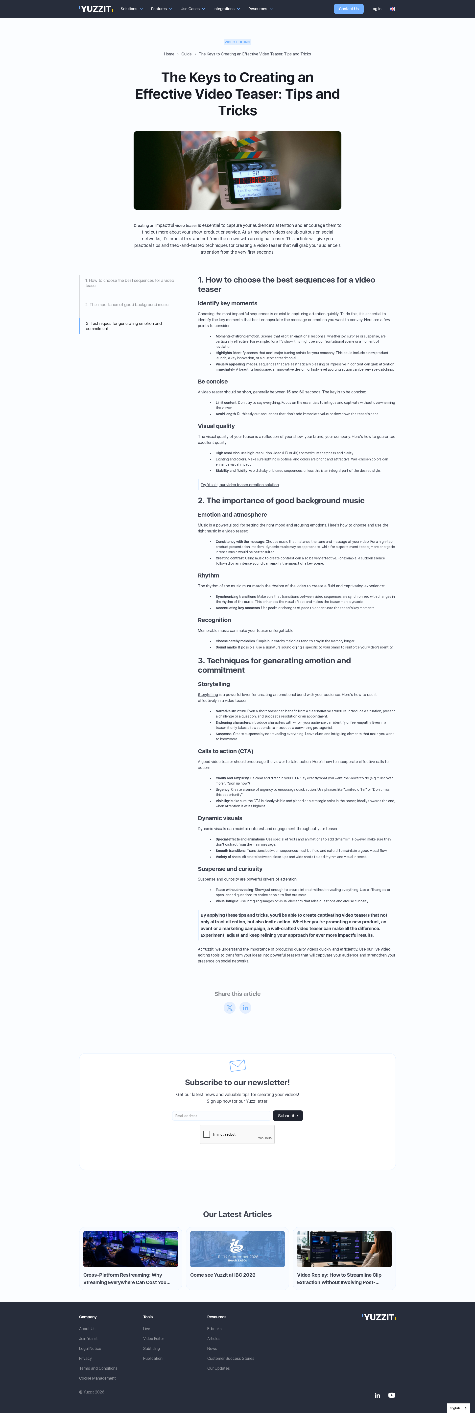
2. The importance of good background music (126, 304)
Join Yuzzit (88, 1338)
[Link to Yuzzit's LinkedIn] (377, 1395)
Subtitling (151, 1348)
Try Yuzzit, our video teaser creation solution (240, 484)
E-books (214, 1328)
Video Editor (153, 1338)
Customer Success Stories (230, 1358)
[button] (132, 9)
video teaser (186, 225)
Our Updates (218, 1368)
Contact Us (349, 8)
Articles (213, 1338)
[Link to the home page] (379, 1317)
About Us (87, 1328)
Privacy (85, 1358)
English (455, 1408)
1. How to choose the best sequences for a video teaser (129, 283)
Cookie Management (97, 1378)
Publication (153, 1358)
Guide (186, 54)
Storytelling (208, 694)
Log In (376, 8)
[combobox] (458, 1408)
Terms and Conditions (98, 1368)
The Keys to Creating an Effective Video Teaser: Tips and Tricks (255, 54)
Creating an (144, 225)
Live (146, 1328)
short (246, 392)
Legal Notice (90, 1348)
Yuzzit (208, 949)
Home (169, 54)
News (212, 1348)
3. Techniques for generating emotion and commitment (124, 326)
